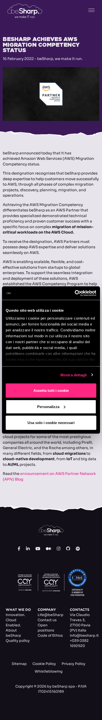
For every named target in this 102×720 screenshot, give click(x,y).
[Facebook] (19, 549)
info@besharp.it (84, 635)
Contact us (47, 620)
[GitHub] (68, 549)
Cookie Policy (44, 663)
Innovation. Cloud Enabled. (15, 620)
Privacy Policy (73, 663)
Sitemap (19, 663)
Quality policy (18, 640)
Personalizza (48, 406)
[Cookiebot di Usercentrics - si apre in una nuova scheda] (74, 293)
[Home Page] (24, 11)
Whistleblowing (48, 671)
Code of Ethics (50, 635)
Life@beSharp (50, 615)
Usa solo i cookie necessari (51, 423)
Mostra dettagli (73, 375)
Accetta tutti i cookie (51, 390)
